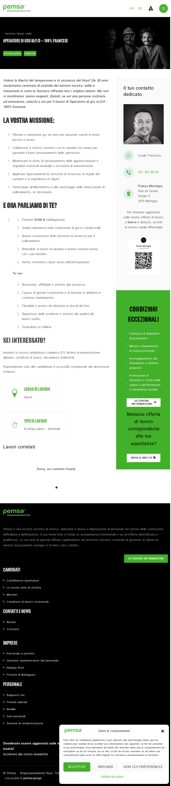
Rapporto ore (16, 695)
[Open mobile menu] (163, 8)
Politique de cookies (112, 776)
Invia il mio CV (141, 458)
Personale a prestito (20, 654)
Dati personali (16, 716)
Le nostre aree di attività (24, 588)
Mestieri (12, 595)
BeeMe (11, 709)
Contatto (13, 629)
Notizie (11, 622)
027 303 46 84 (148, 172)
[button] (163, 731)
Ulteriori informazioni (142, 402)
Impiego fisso (15, 668)
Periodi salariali (17, 702)
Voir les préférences (142, 767)
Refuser (105, 767)
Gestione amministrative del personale (33, 661)
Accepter (76, 767)
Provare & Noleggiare (21, 675)
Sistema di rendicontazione (25, 723)
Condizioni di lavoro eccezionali (28, 602)
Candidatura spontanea (23, 581)
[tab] (56, 487)
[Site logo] (16, 8)
